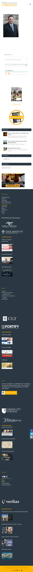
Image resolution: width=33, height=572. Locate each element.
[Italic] (8, 64)
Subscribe (4, 199)
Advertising (4, 200)
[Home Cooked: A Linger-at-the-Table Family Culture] (5, 134)
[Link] (21, 64)
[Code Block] (19, 64)
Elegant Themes (14, 567)
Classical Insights (5, 483)
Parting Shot (4, 210)
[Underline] (10, 64)
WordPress (25, 567)
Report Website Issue (6, 202)
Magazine (15, 137)
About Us (4, 291)
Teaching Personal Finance (14, 148)
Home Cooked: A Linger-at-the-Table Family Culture (18, 133)
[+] (24, 64)
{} (22, 64)
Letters (3, 213)
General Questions (6, 197)
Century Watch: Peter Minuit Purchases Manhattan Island (17, 142)
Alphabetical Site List (6, 167)
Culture (16, 136)
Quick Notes (4, 206)
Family (12, 137)
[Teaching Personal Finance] (5, 149)
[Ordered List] (13, 64)
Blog (14, 136)
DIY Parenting (21, 136)
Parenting (19, 137)
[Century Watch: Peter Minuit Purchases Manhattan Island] (5, 142)
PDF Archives (5, 299)
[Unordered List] (15, 64)
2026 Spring (10, 136)
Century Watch (17, 144)
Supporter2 (24, 137)
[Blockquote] (17, 64)
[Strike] (12, 64)
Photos (3, 211)
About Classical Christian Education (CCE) (7, 293)
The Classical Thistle (6, 485)
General (3, 208)
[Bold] (6, 64)
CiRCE (3, 481)
